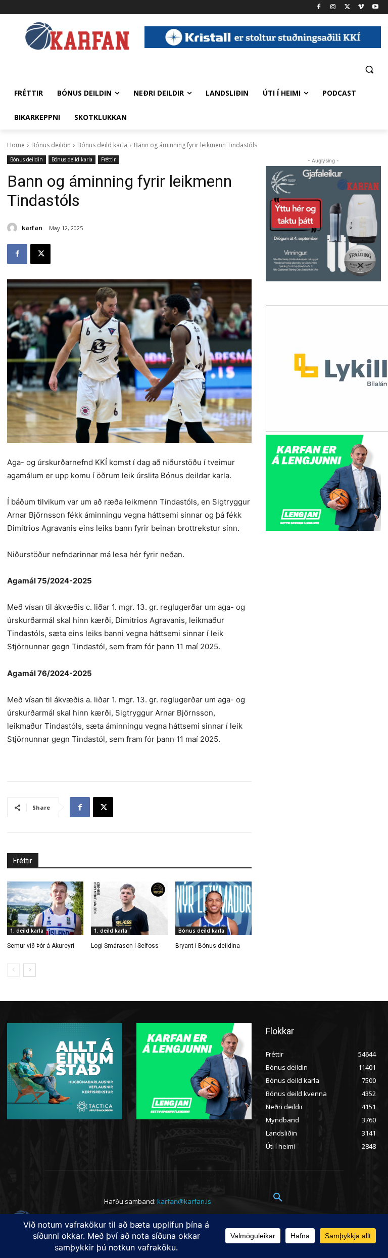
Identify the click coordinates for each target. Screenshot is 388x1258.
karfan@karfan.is (184, 1201)
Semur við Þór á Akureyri (40, 945)
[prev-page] (13, 970)
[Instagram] (333, 7)
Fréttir (108, 159)
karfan (32, 227)
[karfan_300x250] (64, 1071)
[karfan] (13, 228)
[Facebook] (319, 7)
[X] (347, 7)
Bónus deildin (51, 145)
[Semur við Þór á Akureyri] (45, 908)
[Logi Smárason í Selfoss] (129, 908)
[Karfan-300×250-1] (323, 483)
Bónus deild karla (102, 145)
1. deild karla (26, 930)
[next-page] (29, 970)
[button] (369, 69)
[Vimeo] (361, 7)
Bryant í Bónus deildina (207, 945)
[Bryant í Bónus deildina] (213, 908)
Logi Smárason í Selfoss (125, 945)
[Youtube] (375, 7)
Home (16, 145)
